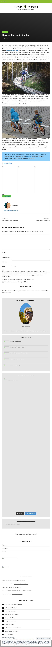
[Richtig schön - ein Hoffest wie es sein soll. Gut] (37, 454)
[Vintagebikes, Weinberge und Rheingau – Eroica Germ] (37, 466)
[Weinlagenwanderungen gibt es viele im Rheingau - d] (15, 389)
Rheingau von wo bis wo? (10, 621)
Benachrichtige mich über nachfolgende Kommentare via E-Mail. (19, 279)
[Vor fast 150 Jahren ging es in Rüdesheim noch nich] (15, 428)
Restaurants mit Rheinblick (10, 607)
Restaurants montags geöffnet (12, 614)
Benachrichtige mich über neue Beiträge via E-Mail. (16, 282)
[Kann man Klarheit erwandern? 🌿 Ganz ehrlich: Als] (37, 505)
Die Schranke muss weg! (26, 590)
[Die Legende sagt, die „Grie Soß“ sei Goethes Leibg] (15, 466)
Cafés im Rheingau (9, 634)
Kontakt (4, 551)
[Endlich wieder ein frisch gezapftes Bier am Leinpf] (37, 492)
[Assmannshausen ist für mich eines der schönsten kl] (37, 402)
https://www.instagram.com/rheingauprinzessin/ (26, 534)
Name (4, 252)
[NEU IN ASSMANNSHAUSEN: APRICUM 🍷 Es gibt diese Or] (37, 479)
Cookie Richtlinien (28, 644)
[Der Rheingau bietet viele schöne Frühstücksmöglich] (15, 415)
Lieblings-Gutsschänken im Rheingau (13, 627)
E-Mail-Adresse (6, 257)
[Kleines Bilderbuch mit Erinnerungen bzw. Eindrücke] (15, 505)
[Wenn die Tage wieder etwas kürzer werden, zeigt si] (37, 415)
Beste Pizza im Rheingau (15, 587)
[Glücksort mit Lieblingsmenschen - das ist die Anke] (15, 479)
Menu (4, 1)
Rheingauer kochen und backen (10, 220)
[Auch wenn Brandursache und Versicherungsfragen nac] (37, 441)
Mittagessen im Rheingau (10, 617)
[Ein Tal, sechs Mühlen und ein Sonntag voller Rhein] (37, 428)
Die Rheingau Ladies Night (10, 611)
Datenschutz (5, 548)
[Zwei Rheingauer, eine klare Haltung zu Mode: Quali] (37, 389)
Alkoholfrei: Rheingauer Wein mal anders (16, 580)
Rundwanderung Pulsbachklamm (12, 631)
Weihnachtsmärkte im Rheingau (21, 584)
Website (4, 262)
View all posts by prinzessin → (11, 210)
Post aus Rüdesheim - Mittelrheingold (10, 590)
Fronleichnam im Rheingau (43, 220)
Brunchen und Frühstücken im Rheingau (13, 604)
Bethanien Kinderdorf (12, 50)
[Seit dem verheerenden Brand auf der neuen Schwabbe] (15, 402)
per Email (28, 156)
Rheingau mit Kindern (9, 624)
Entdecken (5, 31)
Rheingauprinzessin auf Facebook (26, 521)
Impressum (4, 545)
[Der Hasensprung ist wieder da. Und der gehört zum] (15, 441)
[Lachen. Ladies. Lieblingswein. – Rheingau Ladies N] (15, 492)
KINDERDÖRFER (8, 163)
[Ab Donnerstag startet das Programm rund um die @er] (15, 454)
